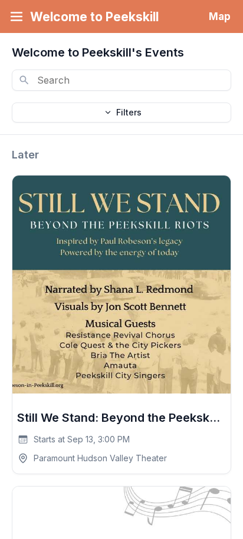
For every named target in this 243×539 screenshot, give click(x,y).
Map (220, 16)
